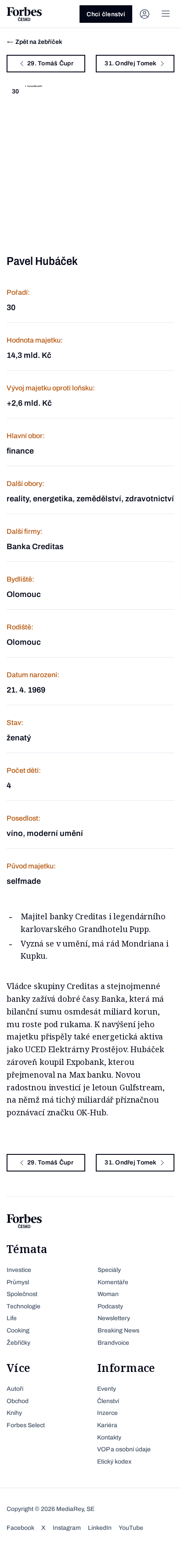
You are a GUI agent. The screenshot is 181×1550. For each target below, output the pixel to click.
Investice (19, 1270)
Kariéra (107, 1425)
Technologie (23, 1306)
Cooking (18, 1330)
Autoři (15, 1389)
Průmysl (18, 1282)
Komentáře (113, 1282)
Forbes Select (26, 1425)
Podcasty (110, 1306)
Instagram (67, 1528)
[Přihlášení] (144, 14)
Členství (108, 1401)
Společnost (22, 1294)
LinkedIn (100, 1528)
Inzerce (107, 1413)
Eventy (106, 1389)
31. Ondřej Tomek (130, 63)
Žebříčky (18, 1342)
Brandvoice (113, 1342)
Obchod (18, 1401)
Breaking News (118, 1330)
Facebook (20, 1528)
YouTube (131, 1528)
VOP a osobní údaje (124, 1449)
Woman (108, 1294)
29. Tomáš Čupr (50, 63)
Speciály (109, 1270)
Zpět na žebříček (38, 42)
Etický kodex (114, 1461)
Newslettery (114, 1318)
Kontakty (109, 1437)
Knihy (14, 1413)
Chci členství (106, 14)
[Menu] (165, 14)
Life (12, 1318)
